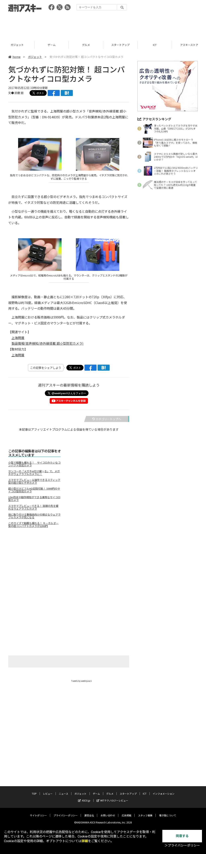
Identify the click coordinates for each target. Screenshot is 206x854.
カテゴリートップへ (108, 419)
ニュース (63, 793)
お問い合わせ (108, 815)
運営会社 (89, 815)
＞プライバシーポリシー (182, 845)
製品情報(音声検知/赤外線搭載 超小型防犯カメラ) (47, 343)
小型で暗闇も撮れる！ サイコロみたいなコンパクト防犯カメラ (34, 464)
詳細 (84, 841)
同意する (182, 836)
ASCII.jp (86, 800)
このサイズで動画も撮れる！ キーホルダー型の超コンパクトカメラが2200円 (33, 524)
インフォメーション (163, 793)
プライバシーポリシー (66, 815)
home (16, 57)
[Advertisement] (103, 25)
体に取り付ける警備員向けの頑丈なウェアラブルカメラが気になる (34, 516)
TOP (34, 793)
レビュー (48, 793)
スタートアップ (86, 45)
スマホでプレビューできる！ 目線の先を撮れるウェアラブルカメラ (33, 507)
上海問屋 (17, 337)
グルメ (52, 45)
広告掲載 (126, 815)
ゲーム (17, 45)
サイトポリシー (38, 815)
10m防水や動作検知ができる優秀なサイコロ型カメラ (34, 498)
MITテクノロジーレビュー (114, 800)
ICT (120, 45)
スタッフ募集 (145, 815)
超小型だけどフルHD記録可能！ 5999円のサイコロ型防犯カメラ (34, 490)
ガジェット (35, 57)
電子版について (167, 815)
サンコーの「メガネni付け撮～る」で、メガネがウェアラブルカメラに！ (34, 472)
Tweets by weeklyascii (81, 680)
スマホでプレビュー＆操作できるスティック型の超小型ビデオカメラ (34, 481)
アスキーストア (155, 45)
